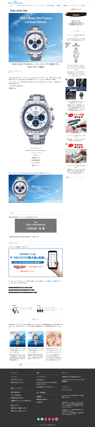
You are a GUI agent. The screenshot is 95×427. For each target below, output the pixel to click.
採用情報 (65, 5)
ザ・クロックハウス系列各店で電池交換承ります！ (76, 166)
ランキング (41, 5)
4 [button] (33, 364)
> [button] (46, 364)
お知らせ (20, 71)
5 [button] (84, 177)
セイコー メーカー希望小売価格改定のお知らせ (76, 36)
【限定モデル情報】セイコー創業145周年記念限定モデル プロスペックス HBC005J (17, 350)
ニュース (11, 5)
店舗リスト (83, 5)
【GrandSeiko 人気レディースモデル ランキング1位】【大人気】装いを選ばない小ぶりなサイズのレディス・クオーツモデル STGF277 (76, 67)
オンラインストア (74, 5)
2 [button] (71, 177)
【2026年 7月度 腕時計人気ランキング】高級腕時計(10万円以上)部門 (76, 102)
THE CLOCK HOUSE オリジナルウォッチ (26, 5)
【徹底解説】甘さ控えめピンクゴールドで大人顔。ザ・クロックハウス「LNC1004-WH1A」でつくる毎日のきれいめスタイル (53, 351)
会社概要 (58, 5)
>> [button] (50, 364)
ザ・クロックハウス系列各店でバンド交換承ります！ (76, 136)
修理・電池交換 (50, 5)
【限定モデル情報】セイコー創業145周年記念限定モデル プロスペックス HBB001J (35, 350)
